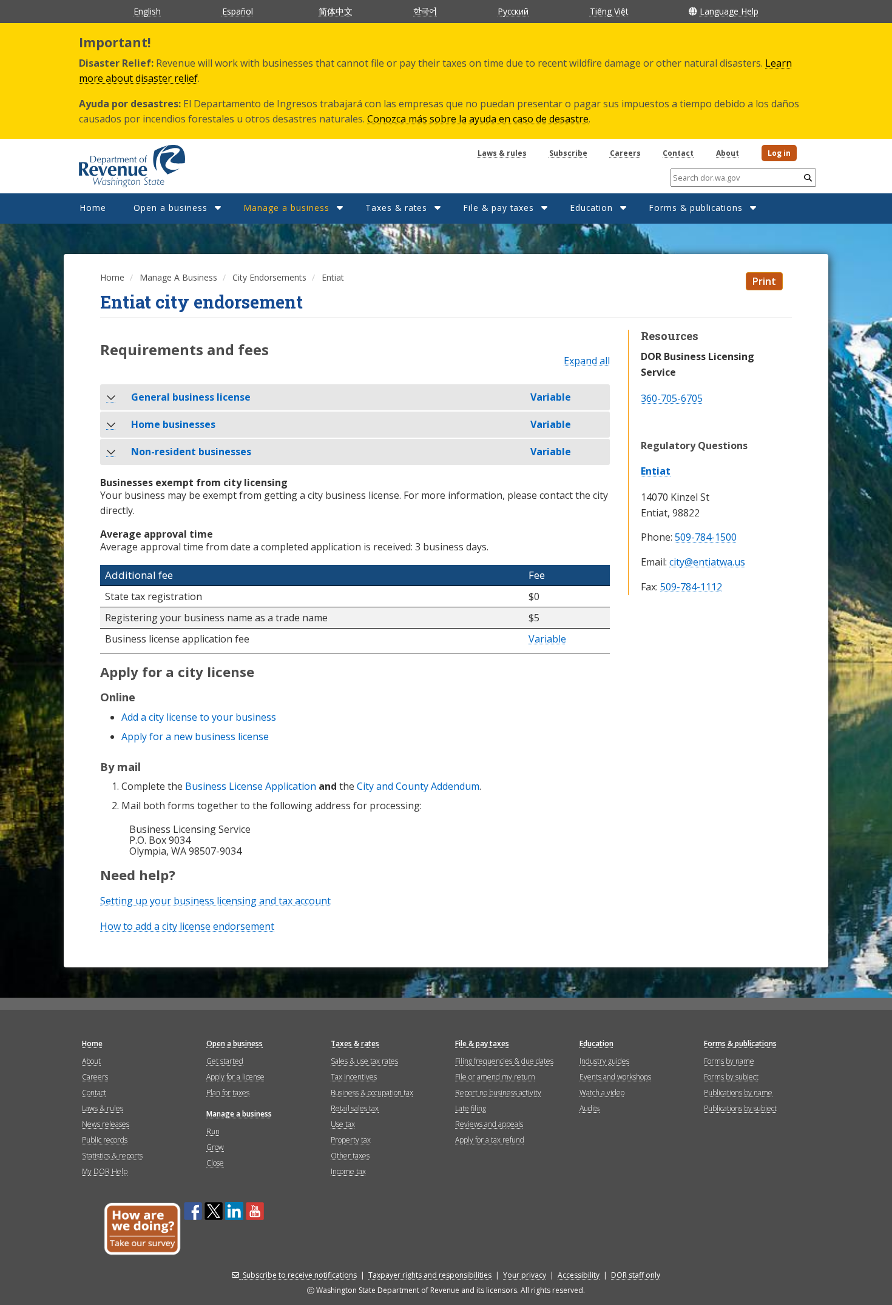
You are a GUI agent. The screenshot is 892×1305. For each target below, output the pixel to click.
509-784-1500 (706, 537)
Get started (224, 1061)
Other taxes (350, 1155)
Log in (779, 153)
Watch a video (601, 1092)
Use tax (343, 1124)
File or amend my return (495, 1077)
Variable (547, 639)
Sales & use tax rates (364, 1061)
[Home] (117, 162)
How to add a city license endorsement (187, 926)
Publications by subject (740, 1108)
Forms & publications (696, 207)
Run (213, 1131)
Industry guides (604, 1061)
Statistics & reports (112, 1155)
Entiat (656, 471)
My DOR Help (104, 1171)
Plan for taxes (227, 1092)
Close (215, 1163)
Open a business (170, 207)
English (147, 11)
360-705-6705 (672, 398)
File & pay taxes (498, 207)
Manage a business (286, 207)
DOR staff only (635, 1275)
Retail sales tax (355, 1108)
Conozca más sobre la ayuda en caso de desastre (478, 118)
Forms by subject (731, 1077)
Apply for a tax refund (489, 1140)
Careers (625, 153)
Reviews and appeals (489, 1124)
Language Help (729, 11)
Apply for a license (235, 1077)
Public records (104, 1140)
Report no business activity (498, 1092)
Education (591, 207)
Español (237, 11)
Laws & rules (502, 153)
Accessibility (579, 1275)
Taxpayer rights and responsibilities (430, 1275)
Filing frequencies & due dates (504, 1061)
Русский (513, 11)
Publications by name (738, 1092)
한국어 (425, 11)
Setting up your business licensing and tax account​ (215, 900)
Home (92, 207)
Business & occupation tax (372, 1092)
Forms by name (729, 1061)
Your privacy (524, 1275)
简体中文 (336, 11)
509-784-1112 (691, 587)
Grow (215, 1147)
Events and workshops (615, 1077)
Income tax (348, 1171)
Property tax (351, 1140)
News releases (105, 1124)
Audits (589, 1108)
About (727, 153)
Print (764, 281)
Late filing (470, 1108)
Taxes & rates (396, 207)
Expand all (587, 361)
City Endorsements (269, 277)
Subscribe (568, 153)
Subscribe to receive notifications (300, 1275)
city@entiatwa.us (707, 562)
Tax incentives (354, 1077)
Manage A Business (178, 277)
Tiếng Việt (609, 11)
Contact (678, 153)
